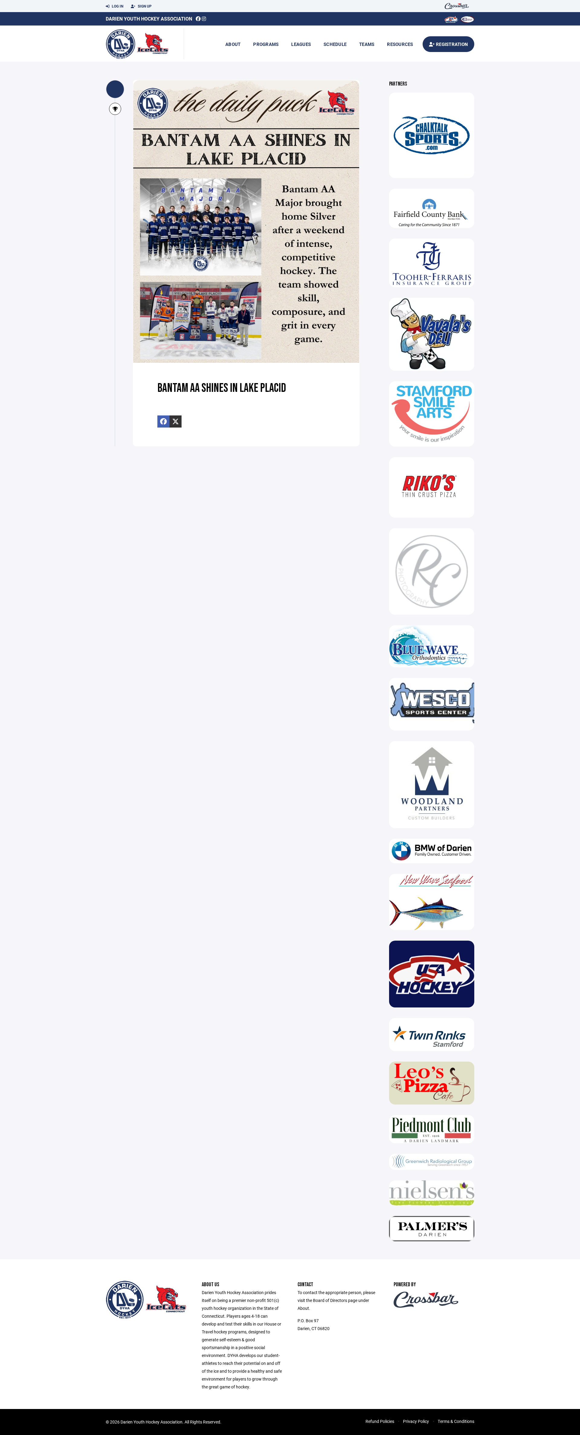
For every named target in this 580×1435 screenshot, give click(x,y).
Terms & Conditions (456, 1421)
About (232, 44)
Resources (400, 44)
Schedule (335, 44)
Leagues (301, 44)
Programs (266, 44)
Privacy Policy (416, 1421)
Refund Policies (380, 1421)
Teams (366, 44)
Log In (117, 6)
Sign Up (144, 6)
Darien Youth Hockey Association (149, 18)
